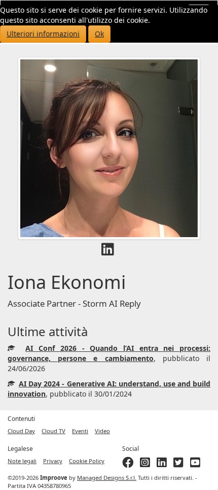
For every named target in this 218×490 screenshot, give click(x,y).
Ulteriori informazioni (43, 34)
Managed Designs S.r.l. (106, 477)
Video (102, 431)
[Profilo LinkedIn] (107, 251)
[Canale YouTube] (195, 464)
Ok (99, 34)
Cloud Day (21, 431)
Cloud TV (53, 431)
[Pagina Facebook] (127, 464)
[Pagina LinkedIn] (162, 464)
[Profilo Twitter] (178, 464)
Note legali (22, 461)
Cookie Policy (86, 461)
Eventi (80, 431)
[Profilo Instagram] (145, 464)
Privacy (52, 461)
